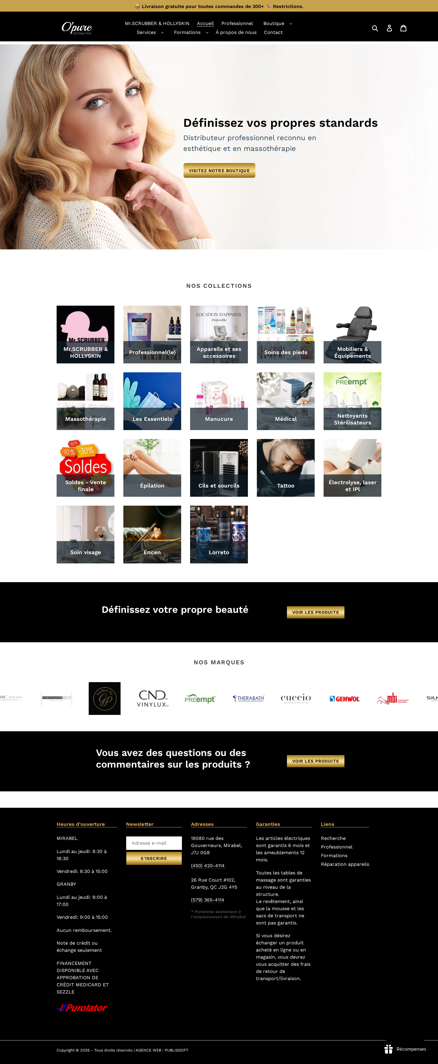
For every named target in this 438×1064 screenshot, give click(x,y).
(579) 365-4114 (207, 900)
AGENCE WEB (148, 1050)
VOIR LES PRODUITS (315, 612)
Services (146, 32)
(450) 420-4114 (208, 865)
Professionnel (336, 847)
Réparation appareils (345, 864)
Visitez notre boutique (219, 170)
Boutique (273, 23)
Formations (187, 32)
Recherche (333, 838)
